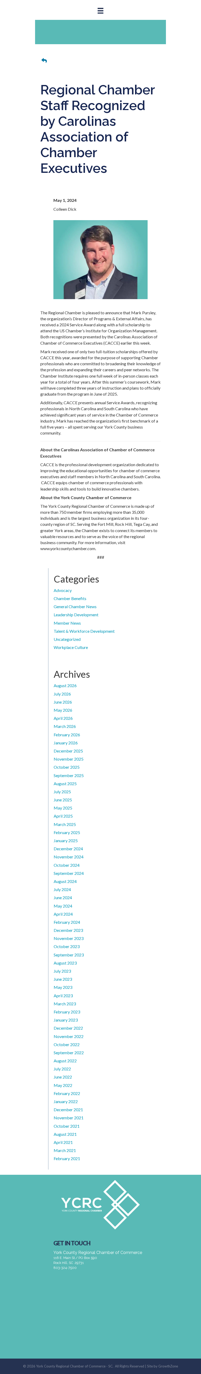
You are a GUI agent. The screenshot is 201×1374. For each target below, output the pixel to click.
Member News (67, 622)
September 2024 (69, 873)
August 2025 (65, 783)
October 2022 (67, 1044)
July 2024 (62, 889)
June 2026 (63, 701)
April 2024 (63, 913)
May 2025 (63, 807)
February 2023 (67, 1011)
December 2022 (68, 1027)
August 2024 (65, 881)
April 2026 (63, 718)
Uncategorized (67, 639)
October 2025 (67, 767)
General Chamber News (75, 606)
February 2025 (67, 832)
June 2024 (63, 897)
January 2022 (66, 1101)
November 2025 (68, 758)
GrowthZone (168, 1366)
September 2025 (69, 775)
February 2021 (67, 1158)
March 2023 (65, 1003)
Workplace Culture (71, 647)
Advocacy (63, 590)
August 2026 (65, 685)
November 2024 (68, 856)
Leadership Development (76, 614)
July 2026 (62, 693)
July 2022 (62, 1068)
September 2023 (69, 954)
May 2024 (63, 905)
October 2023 (67, 946)
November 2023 (68, 938)
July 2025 (62, 791)
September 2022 (69, 1052)
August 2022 (65, 1060)
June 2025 (63, 799)
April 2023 (63, 995)
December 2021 (68, 1109)
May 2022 (63, 1085)
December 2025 (68, 750)
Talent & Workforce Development (84, 631)
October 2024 (67, 865)
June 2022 (63, 1076)
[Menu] (100, 10)
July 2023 (62, 970)
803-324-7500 (65, 1268)
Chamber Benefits (70, 598)
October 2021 (67, 1126)
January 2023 (66, 1019)
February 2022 (67, 1093)
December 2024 (68, 848)
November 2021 (68, 1117)
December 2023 (68, 930)
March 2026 (65, 726)
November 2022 (68, 1036)
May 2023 (63, 987)
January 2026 (66, 742)
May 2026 (63, 710)
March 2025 (65, 824)
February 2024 (67, 922)
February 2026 (67, 734)
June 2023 (63, 979)
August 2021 (65, 1134)
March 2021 (65, 1150)
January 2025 (66, 840)
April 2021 (63, 1142)
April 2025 (63, 815)
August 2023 (65, 962)
